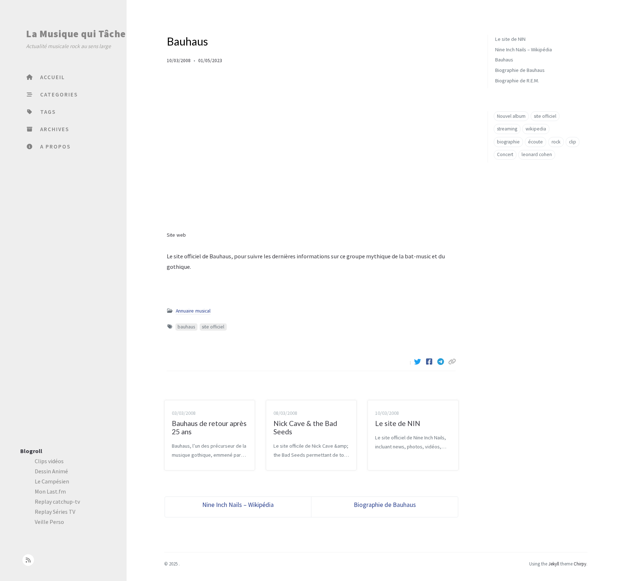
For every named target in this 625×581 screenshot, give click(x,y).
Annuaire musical (193, 311)
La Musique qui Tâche (76, 33)
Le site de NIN (510, 39)
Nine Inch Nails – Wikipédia (523, 49)
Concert (505, 155)
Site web (176, 235)
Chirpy (580, 564)
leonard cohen (537, 155)
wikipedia (536, 129)
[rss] (28, 560)
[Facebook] (430, 361)
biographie (508, 142)
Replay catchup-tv (57, 501)
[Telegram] (442, 361)
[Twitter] (418, 361)
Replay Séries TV (55, 511)
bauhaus (186, 327)
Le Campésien (52, 481)
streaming (507, 129)
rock (556, 142)
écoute (535, 142)
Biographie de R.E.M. (517, 80)
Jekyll (553, 564)
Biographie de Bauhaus (520, 70)
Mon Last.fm (50, 491)
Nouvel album (511, 116)
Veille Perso (49, 521)
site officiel (213, 327)
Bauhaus (504, 60)
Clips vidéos (49, 461)
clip (572, 142)
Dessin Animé (51, 471)
